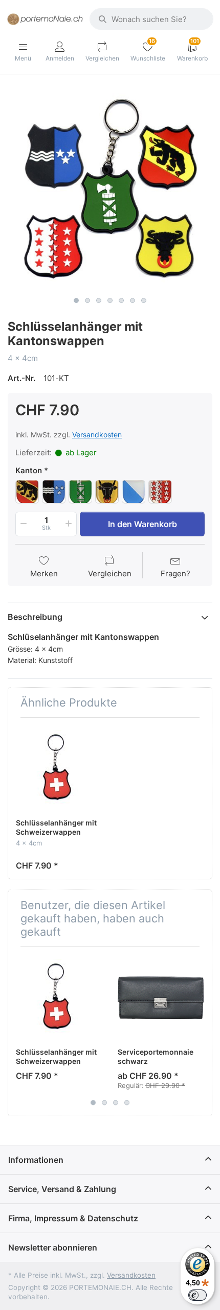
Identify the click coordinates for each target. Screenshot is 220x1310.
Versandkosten (97, 434)
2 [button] (87, 300)
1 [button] (76, 300)
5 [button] (121, 300)
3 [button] (98, 300)
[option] (110, 189)
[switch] (197, 1295)
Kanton (28, 470)
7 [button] (143, 300)
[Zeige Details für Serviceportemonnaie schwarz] (161, 998)
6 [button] (132, 300)
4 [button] (110, 300)
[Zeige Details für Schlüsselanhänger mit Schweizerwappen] (59, 768)
